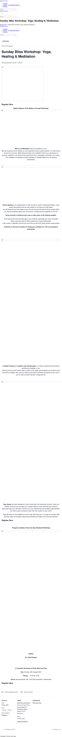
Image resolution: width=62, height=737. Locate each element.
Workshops (4, 715)
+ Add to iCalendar (28, 692)
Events (5, 24)
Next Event (56, 729)
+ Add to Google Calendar (11, 692)
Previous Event (10, 729)
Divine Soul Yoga (37, 703)
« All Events (5, 41)
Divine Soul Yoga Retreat (23, 703)
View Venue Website (22, 721)
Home (1, 24)
